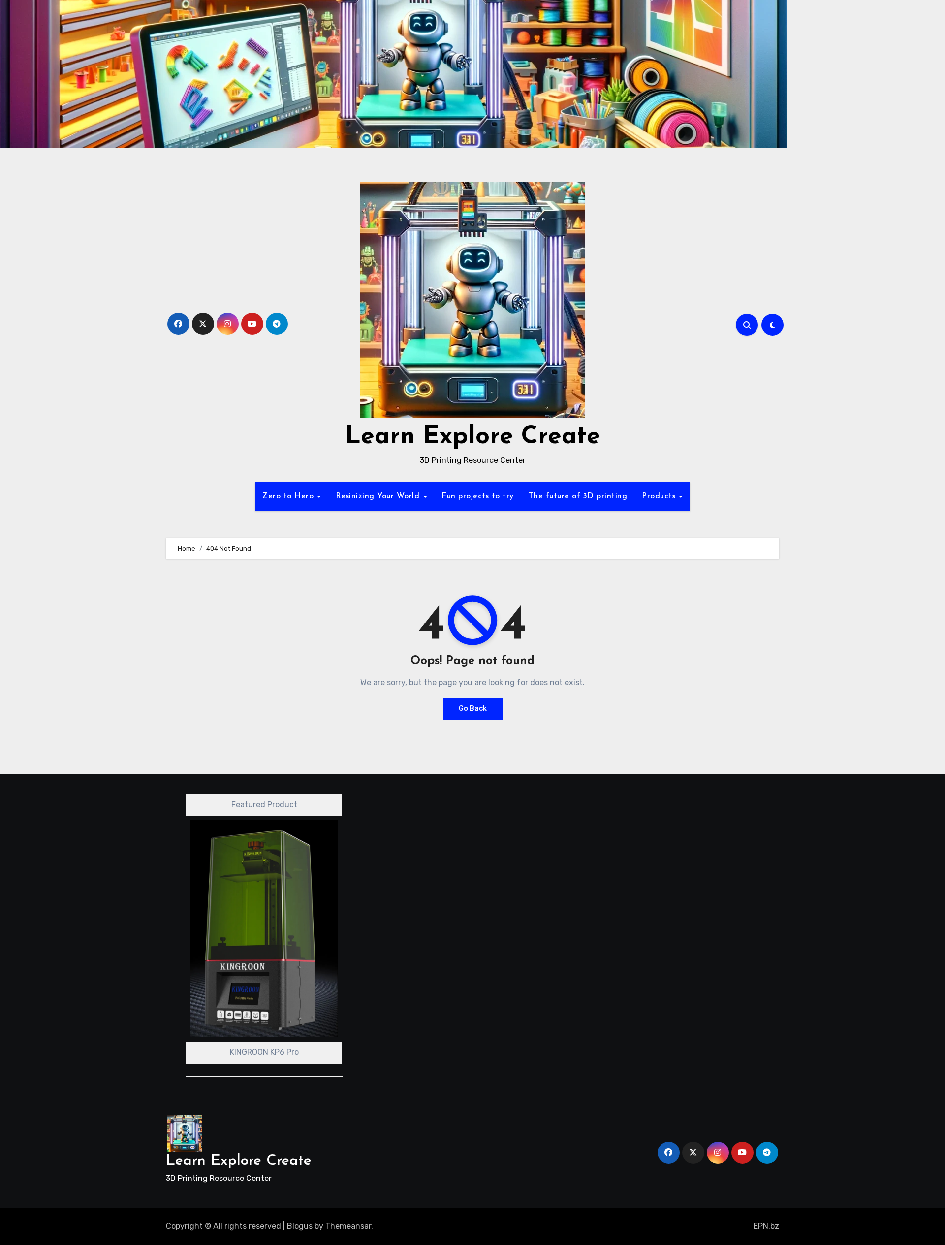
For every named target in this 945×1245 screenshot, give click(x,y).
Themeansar (348, 1226)
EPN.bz (766, 1226)
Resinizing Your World (379, 496)
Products (660, 496)
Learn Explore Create (472, 437)
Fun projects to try (477, 496)
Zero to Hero (289, 496)
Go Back (473, 708)
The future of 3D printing (578, 496)
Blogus (300, 1226)
